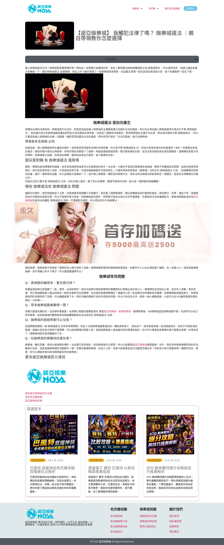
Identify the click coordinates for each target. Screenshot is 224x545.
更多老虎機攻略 (33, 396)
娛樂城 (135, 8)
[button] (196, 59)
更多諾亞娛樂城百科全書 (38, 393)
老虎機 (152, 8)
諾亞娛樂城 (110, 311)
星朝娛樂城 (125, 311)
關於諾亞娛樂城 (172, 8)
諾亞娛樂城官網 (33, 400)
